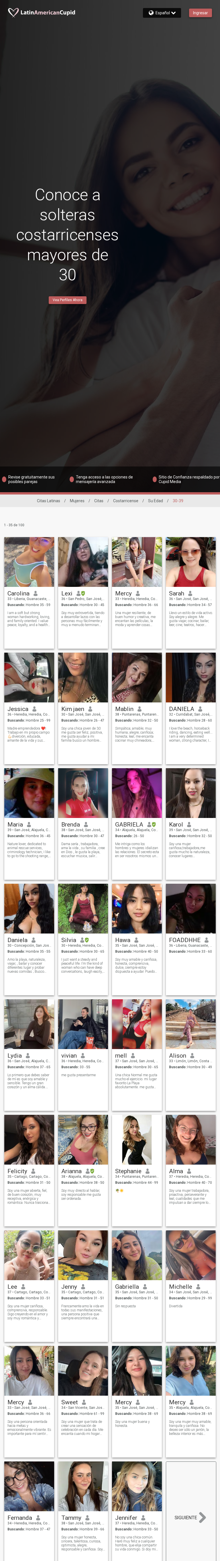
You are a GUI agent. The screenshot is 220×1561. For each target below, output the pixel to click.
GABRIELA (129, 824)
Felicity (17, 1171)
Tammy (71, 1517)
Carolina (18, 593)
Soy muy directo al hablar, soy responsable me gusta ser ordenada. (81, 1195)
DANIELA (181, 709)
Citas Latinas (48, 501)
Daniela (17, 940)
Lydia (14, 1055)
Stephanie (128, 1171)
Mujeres (77, 501)
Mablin (124, 709)
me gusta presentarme (78, 1075)
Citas (98, 501)
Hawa (122, 940)
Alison (177, 1055)
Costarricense (125, 501)
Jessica (17, 709)
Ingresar (200, 13)
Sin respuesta (125, 1306)
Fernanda (19, 1517)
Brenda (70, 824)
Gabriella (127, 1286)
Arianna (71, 1171)
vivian (69, 1055)
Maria (15, 824)
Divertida (175, 1306)
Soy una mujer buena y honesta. (132, 1424)
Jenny (69, 1286)
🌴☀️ (119, 1191)
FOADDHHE (185, 940)
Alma (176, 1171)
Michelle (180, 1286)
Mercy (123, 593)
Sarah (176, 593)
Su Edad (155, 501)
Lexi (66, 593)
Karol (176, 824)
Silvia (68, 940)
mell (121, 1055)
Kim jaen (72, 709)
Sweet (69, 1402)
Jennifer (126, 1517)
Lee (12, 1286)
